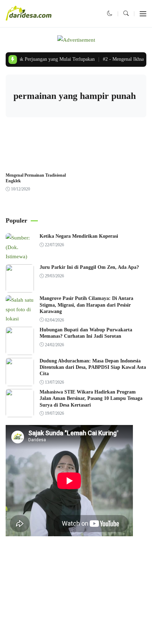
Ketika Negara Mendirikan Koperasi (79, 236)
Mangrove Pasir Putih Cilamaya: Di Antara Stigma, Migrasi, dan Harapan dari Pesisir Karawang (86, 305)
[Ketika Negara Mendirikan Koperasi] (20, 256)
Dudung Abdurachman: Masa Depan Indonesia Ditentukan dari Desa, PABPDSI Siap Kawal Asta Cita (93, 367)
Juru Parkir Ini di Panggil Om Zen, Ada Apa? (89, 267)
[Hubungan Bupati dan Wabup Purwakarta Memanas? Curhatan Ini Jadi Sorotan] (20, 350)
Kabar (16, 164)
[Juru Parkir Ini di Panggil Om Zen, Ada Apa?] (20, 288)
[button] (109, 13)
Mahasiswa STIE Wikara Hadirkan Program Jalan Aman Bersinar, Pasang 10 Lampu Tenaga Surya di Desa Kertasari (91, 398)
